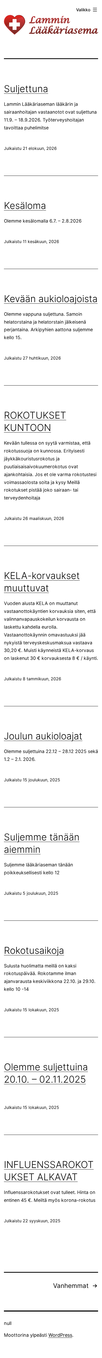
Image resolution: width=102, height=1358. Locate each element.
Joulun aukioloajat (43, 736)
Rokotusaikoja (34, 950)
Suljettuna (26, 88)
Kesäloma (25, 205)
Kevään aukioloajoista (51, 298)
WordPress (60, 1335)
